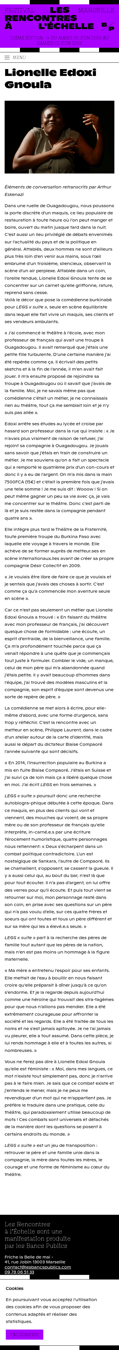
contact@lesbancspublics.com (38, 1267)
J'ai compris (26, 1334)
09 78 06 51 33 (19, 1272)
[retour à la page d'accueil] (59, 19)
